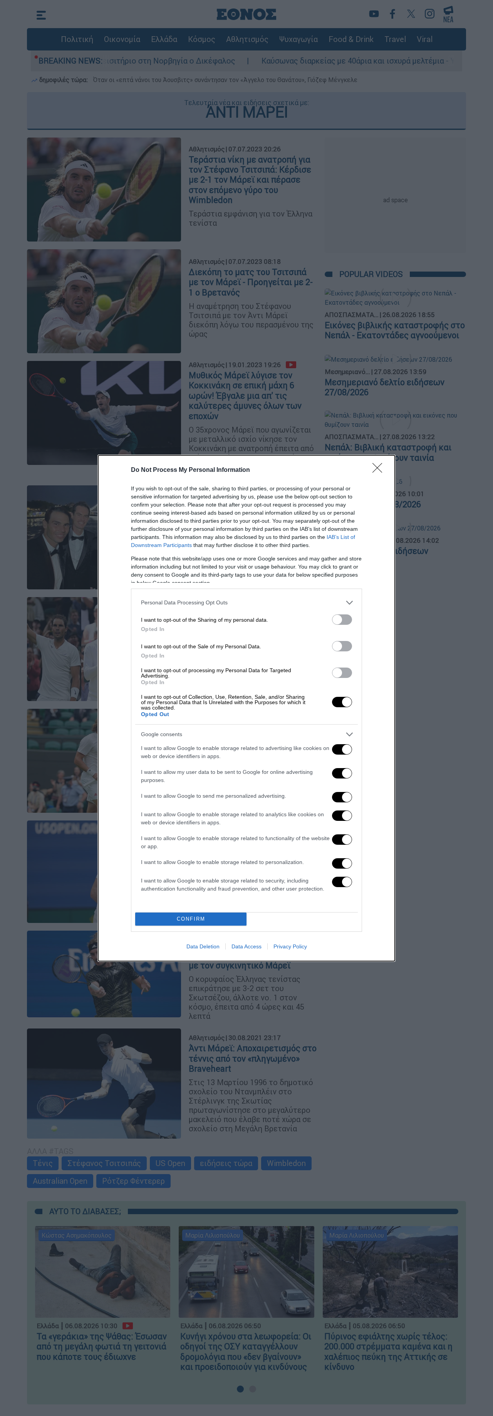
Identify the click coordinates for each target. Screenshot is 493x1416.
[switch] (342, 619)
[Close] (379, 470)
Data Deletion (203, 946)
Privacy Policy (290, 946)
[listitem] (246, 603)
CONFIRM (191, 919)
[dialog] (246, 708)
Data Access (246, 946)
